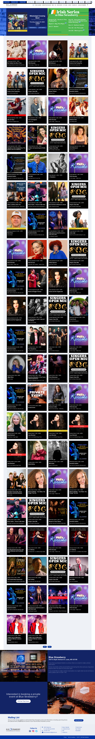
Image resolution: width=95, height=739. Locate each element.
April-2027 (69, 2)
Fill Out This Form (23, 701)
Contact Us (64, 732)
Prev (45, 646)
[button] (2, 2)
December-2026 (39, 2)
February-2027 (55, 2)
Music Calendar (65, 727)
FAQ (63, 730)
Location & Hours (66, 729)
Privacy (65, 737)
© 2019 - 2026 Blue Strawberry (83, 737)
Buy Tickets (78, 729)
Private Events (79, 727)
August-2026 (6, 2)
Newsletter (78, 730)
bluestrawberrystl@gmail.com (50, 732)
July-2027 (88, 2)
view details (32, 27)
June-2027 (82, 2)
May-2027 (75, 2)
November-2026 (31, 2)
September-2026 (15, 2)
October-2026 (22, 2)
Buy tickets (41, 27)
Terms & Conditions (71, 737)
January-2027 (47, 2)
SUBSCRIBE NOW (78, 720)
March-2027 (62, 2)
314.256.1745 (47, 730)
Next (49, 646)
